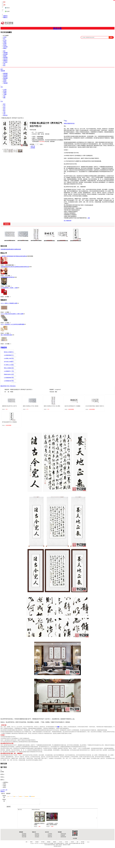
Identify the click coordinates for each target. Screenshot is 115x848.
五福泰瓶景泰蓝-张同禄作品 (7, 277)
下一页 (5, 789)
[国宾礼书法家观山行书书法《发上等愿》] (36, 233)
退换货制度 (63, 836)
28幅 (89, 217)
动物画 (4, 92)
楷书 (4, 104)
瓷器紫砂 (54, 841)
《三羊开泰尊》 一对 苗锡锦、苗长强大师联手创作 (52, 824)
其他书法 (5, 115)
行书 (2, 101)
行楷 (4, 112)
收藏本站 (5, 15)
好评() (4, 784)
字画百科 (4, 347)
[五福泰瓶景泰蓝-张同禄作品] (4, 284)
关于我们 (5, 62)
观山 (4, 38)
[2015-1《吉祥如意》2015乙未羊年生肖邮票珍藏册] (4, 331)
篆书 (4, 110)
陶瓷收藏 (5, 57)
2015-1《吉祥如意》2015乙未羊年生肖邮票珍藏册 (12, 324)
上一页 (2, 789)
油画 (4, 97)
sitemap (88, 841)
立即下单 (32, 146)
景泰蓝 (4, 55)
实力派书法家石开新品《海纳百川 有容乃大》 (95, 406)
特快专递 (37, 835)
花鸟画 (4, 91)
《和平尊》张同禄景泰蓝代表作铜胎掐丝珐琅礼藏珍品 (14, 256)
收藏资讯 (5, 60)
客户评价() (7, 386)
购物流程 (24, 835)
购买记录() (13, 386)
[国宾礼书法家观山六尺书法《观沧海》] (23, 233)
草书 (4, 107)
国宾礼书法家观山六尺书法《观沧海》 (31, 406)
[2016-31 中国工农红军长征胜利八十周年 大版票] (4, 321)
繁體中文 (5, 17)
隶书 (4, 108)
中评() (4, 785)
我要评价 (3, 791)
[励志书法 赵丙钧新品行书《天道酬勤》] (49, 233)
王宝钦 (4, 37)
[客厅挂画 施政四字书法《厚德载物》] (75, 233)
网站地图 (82, 841)
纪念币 (4, 81)
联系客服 (24, 833)
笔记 (4, 65)
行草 (4, 113)
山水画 (4, 89)
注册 (4, 4)
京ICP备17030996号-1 (57, 846)
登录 (4, 2)
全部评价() (5, 782)
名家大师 (5, 59)
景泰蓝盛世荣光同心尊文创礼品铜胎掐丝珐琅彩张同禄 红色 (15, 266)
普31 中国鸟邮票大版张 (6, 334)
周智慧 (4, 48)
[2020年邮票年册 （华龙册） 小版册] (4, 295)
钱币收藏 (5, 54)
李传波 (4, 45)
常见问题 (24, 836)
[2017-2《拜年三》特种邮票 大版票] (4, 310)
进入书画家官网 (67, 220)
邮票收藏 (5, 73)
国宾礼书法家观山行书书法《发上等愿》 (52, 406)
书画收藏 (5, 52)
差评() (4, 787)
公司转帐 (50, 833)
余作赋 (4, 43)
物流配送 (37, 833)
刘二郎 (4, 40)
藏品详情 (3, 386)
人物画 (4, 94)
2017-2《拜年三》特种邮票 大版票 (9, 303)
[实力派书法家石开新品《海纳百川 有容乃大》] (62, 233)
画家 (77, 841)
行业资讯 (60, 841)
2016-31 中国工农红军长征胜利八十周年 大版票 (12, 313)
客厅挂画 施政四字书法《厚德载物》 (9, 422)
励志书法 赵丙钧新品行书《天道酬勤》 (73, 406)
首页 (4, 51)
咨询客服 (32, 147)
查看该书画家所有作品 (69, 123)
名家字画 (5, 46)
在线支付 (50, 835)
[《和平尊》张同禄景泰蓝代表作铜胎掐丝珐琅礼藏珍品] (4, 263)
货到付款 (50, 836)
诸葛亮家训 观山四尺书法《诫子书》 (9, 406)
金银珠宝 (5, 76)
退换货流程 (63, 833)
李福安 (4, 42)
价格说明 (63, 835)
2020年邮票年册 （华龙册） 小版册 (9, 287)
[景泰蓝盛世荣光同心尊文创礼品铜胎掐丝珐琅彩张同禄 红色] (4, 274)
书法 (2, 86)
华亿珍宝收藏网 (7, 25)
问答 (4, 63)
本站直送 (37, 836)
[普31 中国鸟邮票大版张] (4, 342)
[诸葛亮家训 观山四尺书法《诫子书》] (9, 233)
